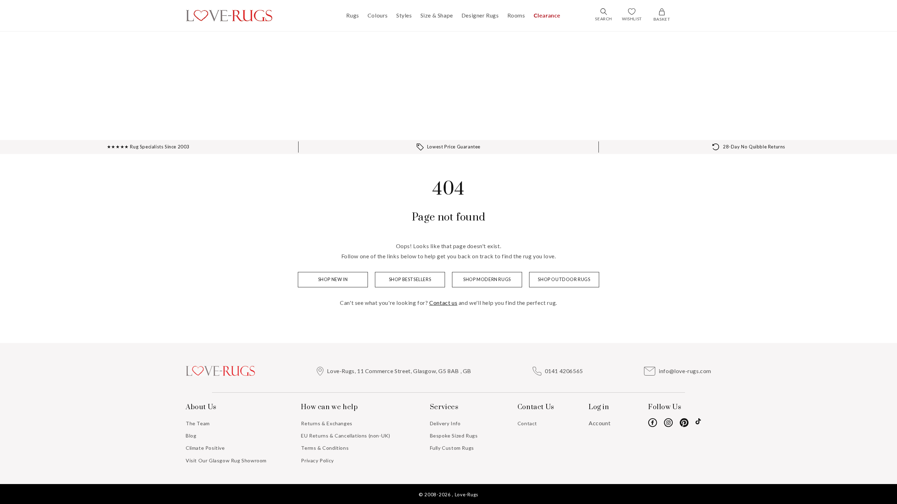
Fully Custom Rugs (452, 448)
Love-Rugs (466, 494)
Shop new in (333, 279)
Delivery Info (445, 423)
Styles (404, 15)
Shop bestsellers (410, 279)
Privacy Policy (317, 460)
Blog (191, 436)
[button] (603, 11)
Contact (527, 423)
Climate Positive (205, 448)
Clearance (547, 15)
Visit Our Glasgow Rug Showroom (226, 460)
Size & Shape (436, 15)
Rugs (352, 15)
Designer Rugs (480, 15)
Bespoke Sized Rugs (454, 436)
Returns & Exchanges (326, 423)
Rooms (516, 15)
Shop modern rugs (487, 279)
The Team (198, 423)
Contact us (443, 302)
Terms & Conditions (325, 448)
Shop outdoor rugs (564, 279)
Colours (378, 15)
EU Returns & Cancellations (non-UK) (345, 436)
